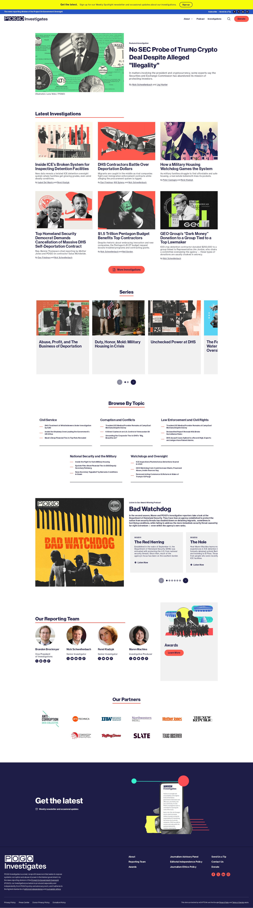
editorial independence (33, 889)
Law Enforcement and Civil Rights (185, 420)
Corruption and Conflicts (117, 420)
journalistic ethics (54, 889)
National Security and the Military (93, 456)
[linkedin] (223, 874)
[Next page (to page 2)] (133, 382)
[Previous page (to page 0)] (119, 382)
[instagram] (228, 874)
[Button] (229, 19)
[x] (218, 874)
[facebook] (213, 874)
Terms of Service (238, 902)
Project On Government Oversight (45, 880)
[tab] (125, 382)
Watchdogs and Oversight (149, 456)
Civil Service (48, 420)
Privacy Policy (224, 902)
